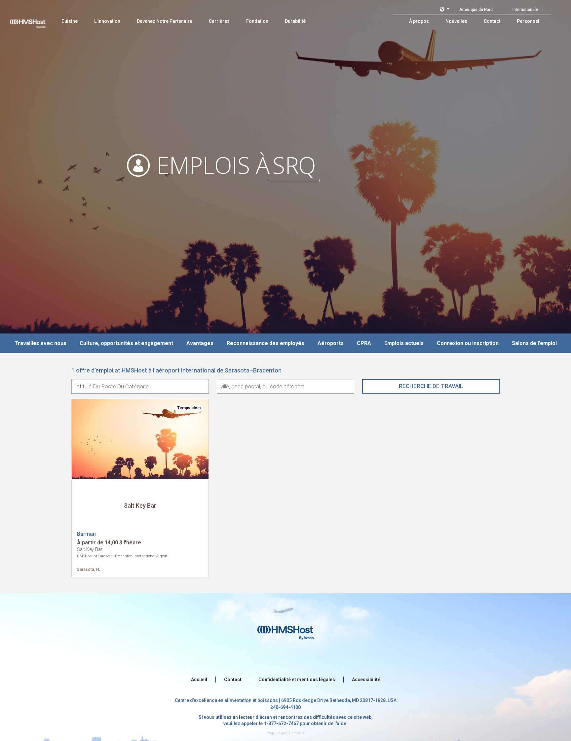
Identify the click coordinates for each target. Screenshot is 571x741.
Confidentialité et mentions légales (296, 679)
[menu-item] (69, 21)
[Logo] (34, 20)
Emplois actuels (404, 343)
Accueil (199, 679)
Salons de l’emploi (534, 343)
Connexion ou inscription (468, 343)
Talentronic (296, 733)
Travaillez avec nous (40, 343)
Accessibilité (366, 679)
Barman (86, 534)
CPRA (364, 343)
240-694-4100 (285, 707)
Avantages (199, 343)
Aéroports (331, 343)
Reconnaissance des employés (265, 343)
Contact (233, 679)
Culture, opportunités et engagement (126, 343)
